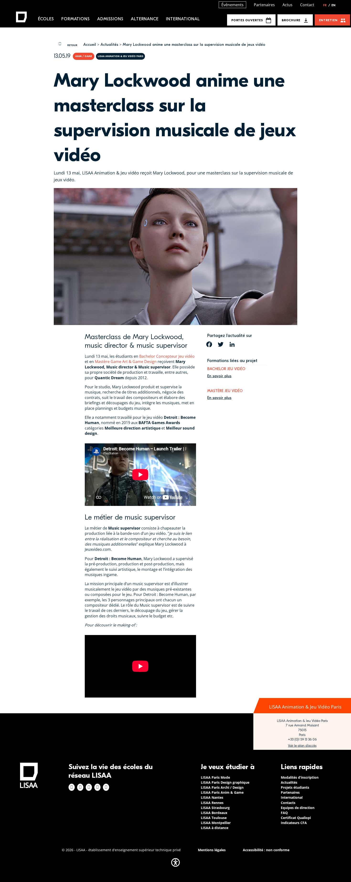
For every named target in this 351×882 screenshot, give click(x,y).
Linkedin (89, 787)
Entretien (328, 20)
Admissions (110, 18)
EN (333, 5)
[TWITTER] (220, 344)
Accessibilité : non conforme (266, 850)
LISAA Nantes (212, 797)
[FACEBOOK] (209, 344)
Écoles (46, 18)
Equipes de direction (297, 807)
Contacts (288, 802)
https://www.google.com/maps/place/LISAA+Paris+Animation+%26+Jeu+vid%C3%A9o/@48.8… (302, 745)
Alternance (144, 18)
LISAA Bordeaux (214, 812)
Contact (307, 4)
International (183, 18)
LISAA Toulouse (214, 817)
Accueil (89, 44)
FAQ (284, 812)
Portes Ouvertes (247, 20)
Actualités (109, 44)
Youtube (106, 787)
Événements (232, 4)
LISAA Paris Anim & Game (222, 792)
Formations (75, 18)
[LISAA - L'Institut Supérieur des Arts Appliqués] (29, 775)
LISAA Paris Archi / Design (222, 787)
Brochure (291, 20)
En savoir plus (219, 376)
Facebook (72, 787)
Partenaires (264, 4)
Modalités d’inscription (300, 777)
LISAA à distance (214, 827)
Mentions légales (212, 850)
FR (326, 5)
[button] (175, 862)
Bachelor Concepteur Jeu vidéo (167, 356)
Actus (287, 4)
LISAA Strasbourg (215, 807)
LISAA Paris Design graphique (225, 782)
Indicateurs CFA (294, 822)
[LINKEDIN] (232, 344)
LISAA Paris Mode (215, 777)
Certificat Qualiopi (296, 817)
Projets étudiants (295, 787)
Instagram (80, 787)
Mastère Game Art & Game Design (126, 361)
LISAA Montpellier (216, 822)
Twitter (97, 787)
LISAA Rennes (212, 802)
